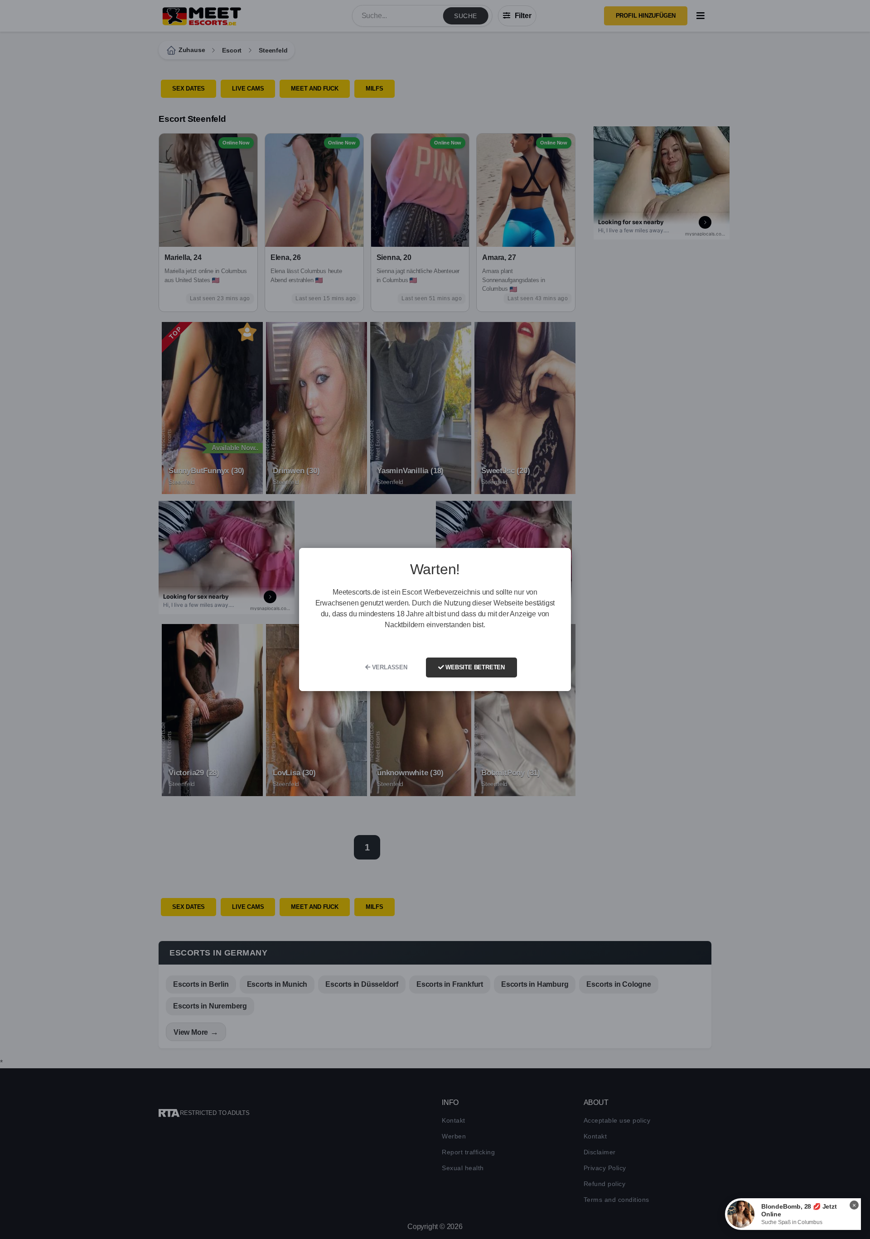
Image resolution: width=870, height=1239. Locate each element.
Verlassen (388, 667)
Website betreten (474, 667)
